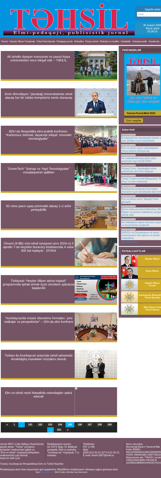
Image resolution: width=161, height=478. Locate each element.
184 (60, 424)
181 (30, 424)
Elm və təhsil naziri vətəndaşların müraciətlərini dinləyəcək (140, 149)
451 (59, 429)
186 (80, 424)
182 (40, 424)
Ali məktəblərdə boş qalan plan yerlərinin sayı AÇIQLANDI (139, 159)
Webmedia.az (46, 472)
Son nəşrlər (133, 120)
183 (50, 424)
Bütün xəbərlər (129, 242)
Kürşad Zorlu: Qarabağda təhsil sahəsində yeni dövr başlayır (139, 170)
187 (90, 424)
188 (99, 424)
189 (109, 424)
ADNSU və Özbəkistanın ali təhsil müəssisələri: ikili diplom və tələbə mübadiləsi (141, 235)
